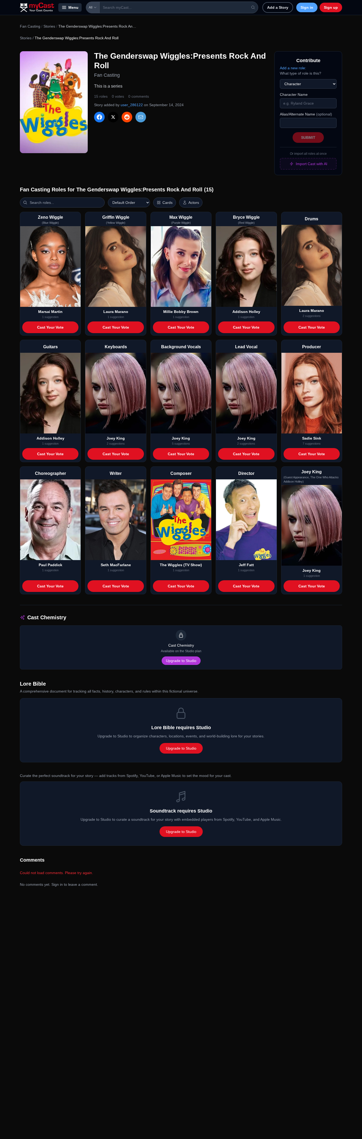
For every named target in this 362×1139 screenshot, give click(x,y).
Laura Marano (115, 312)
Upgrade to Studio (181, 661)
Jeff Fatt (246, 565)
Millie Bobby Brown (180, 312)
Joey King (116, 438)
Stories (49, 26)
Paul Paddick (50, 565)
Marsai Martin (50, 312)
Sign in (307, 7)
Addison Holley (246, 312)
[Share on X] (113, 117)
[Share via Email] (140, 117)
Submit (308, 137)
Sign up (331, 7)
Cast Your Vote (50, 327)
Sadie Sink (311, 438)
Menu (73, 7)
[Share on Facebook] (99, 117)
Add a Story (277, 7)
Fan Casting (30, 26)
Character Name (294, 94)
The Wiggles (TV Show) (181, 565)
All (90, 7)
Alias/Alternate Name (306, 114)
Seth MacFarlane (116, 565)
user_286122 (132, 105)
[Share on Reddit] (127, 117)
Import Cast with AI (311, 164)
